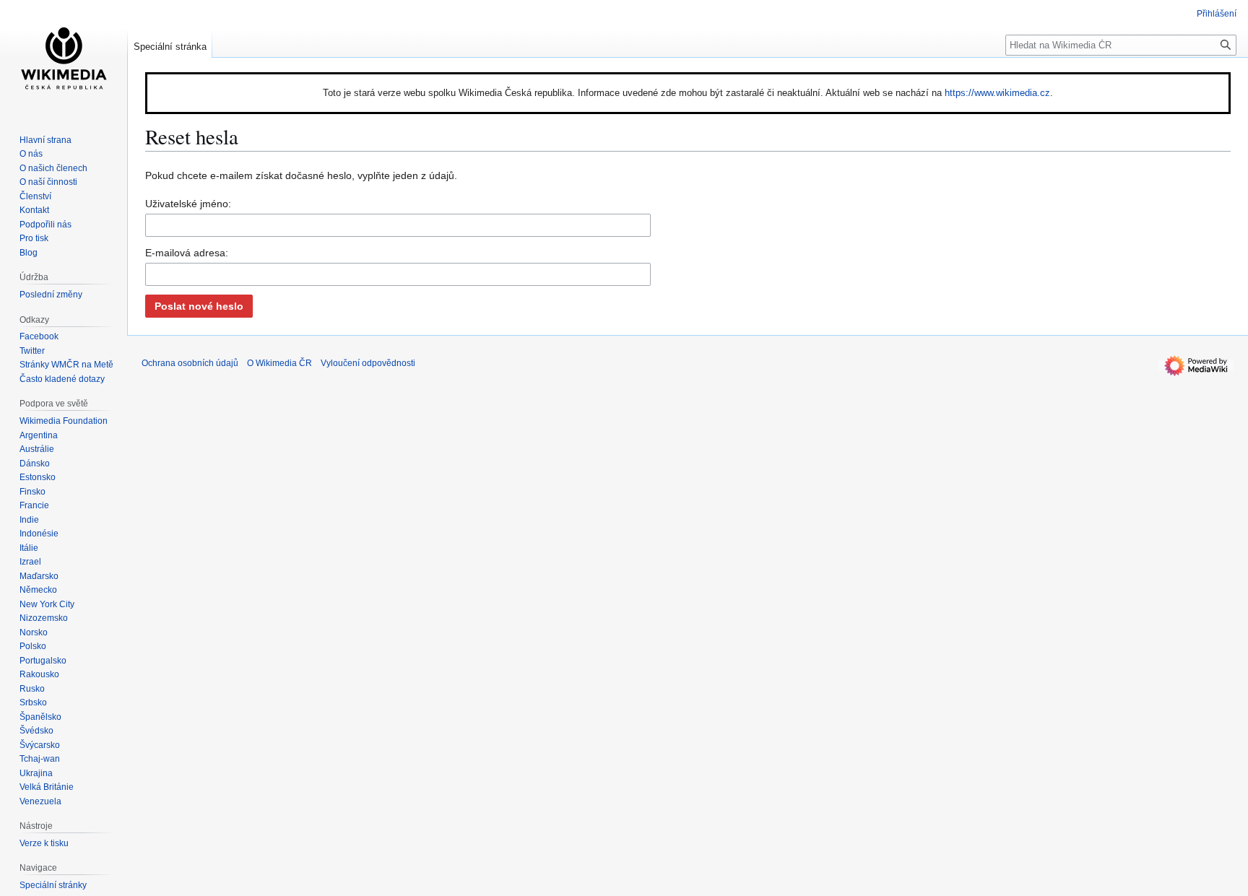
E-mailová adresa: (186, 252)
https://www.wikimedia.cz (997, 92)
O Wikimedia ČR (279, 363)
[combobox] (398, 225)
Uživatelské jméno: (188, 203)
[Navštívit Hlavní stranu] (63, 58)
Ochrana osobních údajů (190, 363)
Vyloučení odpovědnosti (368, 363)
